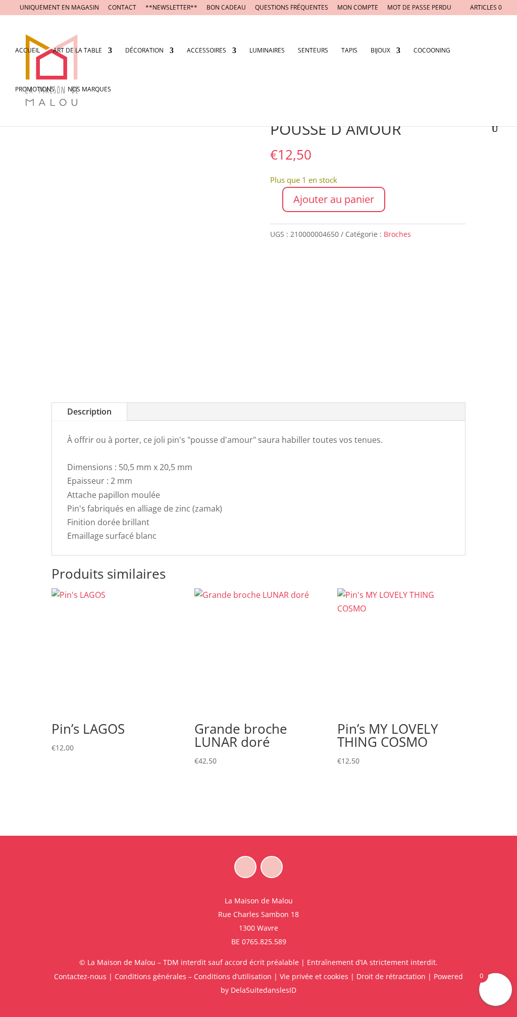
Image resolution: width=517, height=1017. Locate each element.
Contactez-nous (80, 976)
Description (89, 411)
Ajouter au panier (333, 199)
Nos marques (89, 89)
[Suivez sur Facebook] (245, 867)
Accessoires (206, 51)
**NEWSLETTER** (171, 8)
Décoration (144, 51)
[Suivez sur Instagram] (272, 867)
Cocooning (431, 51)
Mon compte (357, 8)
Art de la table (77, 51)
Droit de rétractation (391, 976)
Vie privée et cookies (314, 976)
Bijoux (380, 51)
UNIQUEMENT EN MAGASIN (59, 8)
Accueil (27, 51)
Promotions (35, 89)
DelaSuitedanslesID (263, 990)
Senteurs (313, 51)
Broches (397, 234)
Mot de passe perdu (419, 8)
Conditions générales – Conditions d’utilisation (193, 976)
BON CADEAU (226, 8)
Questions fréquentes (291, 8)
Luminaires (267, 51)
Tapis (349, 51)
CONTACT (122, 8)
